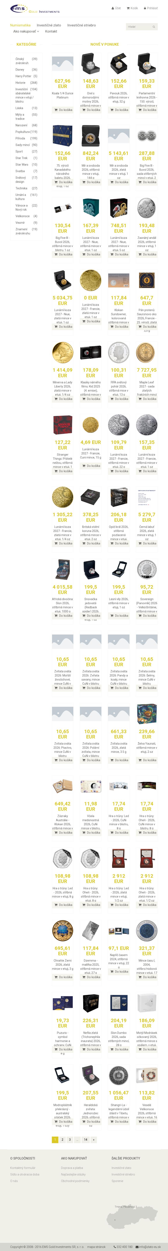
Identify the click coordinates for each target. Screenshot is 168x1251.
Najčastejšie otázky (73, 1174)
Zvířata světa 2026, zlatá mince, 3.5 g (118, 747)
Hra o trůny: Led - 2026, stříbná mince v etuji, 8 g (62, 892)
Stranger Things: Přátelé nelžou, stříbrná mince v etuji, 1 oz (63, 463)
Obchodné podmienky (75, 1181)
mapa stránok (96, 1247)
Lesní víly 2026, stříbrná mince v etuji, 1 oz (118, 603)
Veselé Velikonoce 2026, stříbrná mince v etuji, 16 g (146, 1113)
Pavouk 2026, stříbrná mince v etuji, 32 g (118, 97)
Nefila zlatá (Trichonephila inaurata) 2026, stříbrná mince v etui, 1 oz (90, 1041)
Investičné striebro (81, 25)
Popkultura (26, 131)
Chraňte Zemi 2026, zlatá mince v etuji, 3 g (62, 964)
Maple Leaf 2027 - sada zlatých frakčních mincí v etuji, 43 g (147, 390)
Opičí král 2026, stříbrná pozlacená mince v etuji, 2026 (118, 535)
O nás (14, 1181)
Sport (26, 151)
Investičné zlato (49, 25)
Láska (26, 108)
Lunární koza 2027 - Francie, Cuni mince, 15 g (90, 453)
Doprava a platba (72, 1168)
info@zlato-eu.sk (149, 1247)
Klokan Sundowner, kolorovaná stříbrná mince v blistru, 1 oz (118, 318)
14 (85, 1139)
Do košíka (65, 110)
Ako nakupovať (24, 31)
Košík (134, 8)
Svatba (26, 171)
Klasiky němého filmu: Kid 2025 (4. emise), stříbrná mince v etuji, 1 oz (90, 390)
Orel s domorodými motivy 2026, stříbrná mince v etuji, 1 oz (90, 101)
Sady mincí (26, 145)
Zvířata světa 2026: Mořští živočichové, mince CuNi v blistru (62, 679)
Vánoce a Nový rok (26, 207)
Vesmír (26, 222)
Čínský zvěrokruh (26, 61)
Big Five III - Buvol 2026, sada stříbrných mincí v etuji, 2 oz (147, 174)
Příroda (26, 138)
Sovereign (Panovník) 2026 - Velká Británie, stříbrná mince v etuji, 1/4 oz (146, 607)
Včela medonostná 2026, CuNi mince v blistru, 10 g (90, 824)
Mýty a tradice (26, 116)
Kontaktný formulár (22, 1168)
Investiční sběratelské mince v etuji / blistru (26, 95)
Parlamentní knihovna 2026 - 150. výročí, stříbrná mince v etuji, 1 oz (146, 101)
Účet (118, 8)
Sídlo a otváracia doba (24, 1174)
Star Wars (26, 164)
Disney (26, 69)
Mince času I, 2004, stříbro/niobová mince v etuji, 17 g (146, 969)
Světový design (26, 179)
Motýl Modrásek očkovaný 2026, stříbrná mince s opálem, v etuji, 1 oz (146, 1041)
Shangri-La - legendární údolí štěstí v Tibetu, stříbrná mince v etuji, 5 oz (118, 1113)
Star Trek (26, 158)
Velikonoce (26, 216)
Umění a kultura (26, 197)
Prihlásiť (152, 8)
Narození (26, 125)
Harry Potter (26, 76)
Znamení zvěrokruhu (26, 231)
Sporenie (117, 1181)
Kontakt (51, 31)
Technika (26, 188)
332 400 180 (124, 1247)
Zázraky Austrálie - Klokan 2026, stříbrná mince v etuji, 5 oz (62, 824)
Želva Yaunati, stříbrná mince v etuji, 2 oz (146, 747)
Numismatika (20, 25)
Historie (26, 82)
